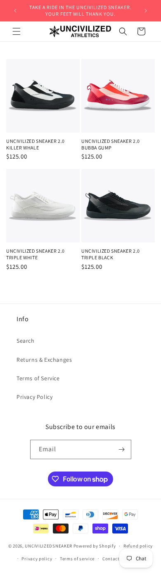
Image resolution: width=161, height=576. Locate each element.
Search (26, 340)
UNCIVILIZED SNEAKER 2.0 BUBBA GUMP (110, 144)
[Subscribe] (122, 449)
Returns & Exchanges (44, 359)
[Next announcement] (146, 11)
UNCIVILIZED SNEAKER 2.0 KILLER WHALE (35, 144)
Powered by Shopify (94, 546)
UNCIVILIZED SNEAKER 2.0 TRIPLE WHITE (35, 254)
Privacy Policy (34, 397)
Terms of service (77, 559)
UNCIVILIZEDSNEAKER (48, 546)
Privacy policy (36, 559)
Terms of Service (38, 378)
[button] (16, 31)
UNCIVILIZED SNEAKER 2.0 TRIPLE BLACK (110, 254)
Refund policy (138, 546)
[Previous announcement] (15, 11)
